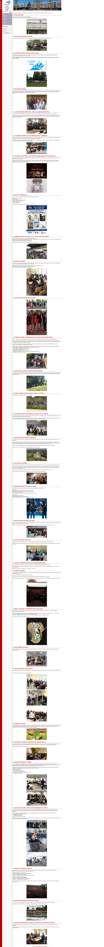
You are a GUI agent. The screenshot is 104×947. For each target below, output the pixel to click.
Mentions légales (40, 946)
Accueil (4, 14)
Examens (4, 17)
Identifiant (4, 29)
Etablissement (5, 15)
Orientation (4, 19)
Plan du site (35, 946)
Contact (45, 946)
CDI (3, 20)
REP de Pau (5, 22)
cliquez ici (32, 471)
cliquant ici (35, 17)
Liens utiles (4, 24)
